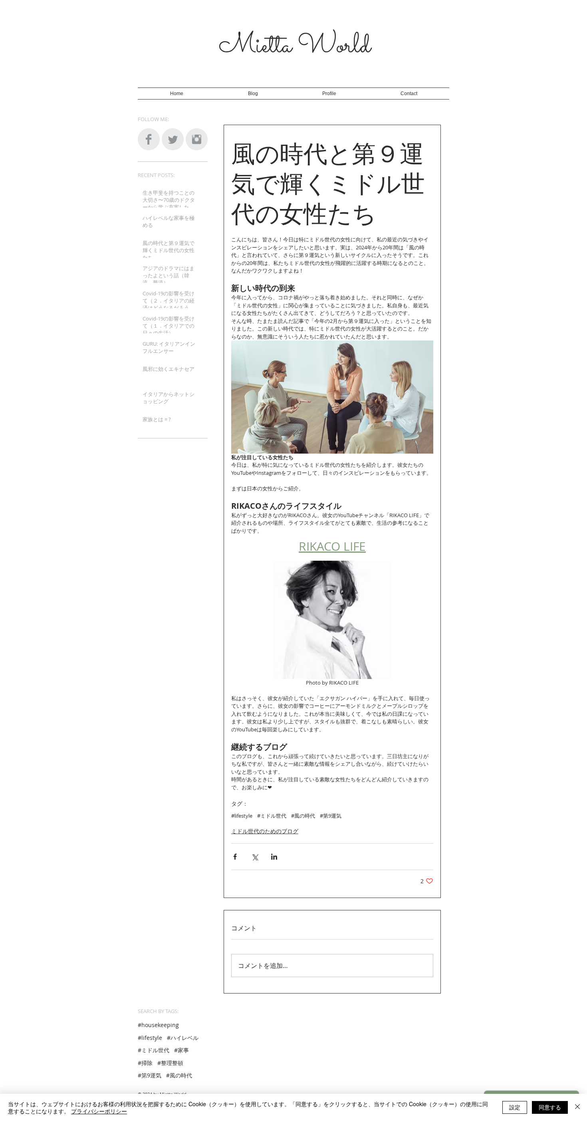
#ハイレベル (182, 1037)
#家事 (181, 1050)
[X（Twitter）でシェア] (254, 856)
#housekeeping (158, 1025)
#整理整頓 (170, 1063)
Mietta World (295, 46)
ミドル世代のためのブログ (264, 831)
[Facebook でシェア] (235, 856)
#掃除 (145, 1063)
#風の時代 (303, 815)
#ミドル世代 (271, 815)
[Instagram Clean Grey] (197, 139)
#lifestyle (241, 815)
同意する (550, 1107)
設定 (514, 1107)
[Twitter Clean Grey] (173, 139)
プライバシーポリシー (99, 1111)
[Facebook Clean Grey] (149, 139)
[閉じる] (577, 1107)
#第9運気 (330, 815)
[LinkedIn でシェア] (274, 856)
